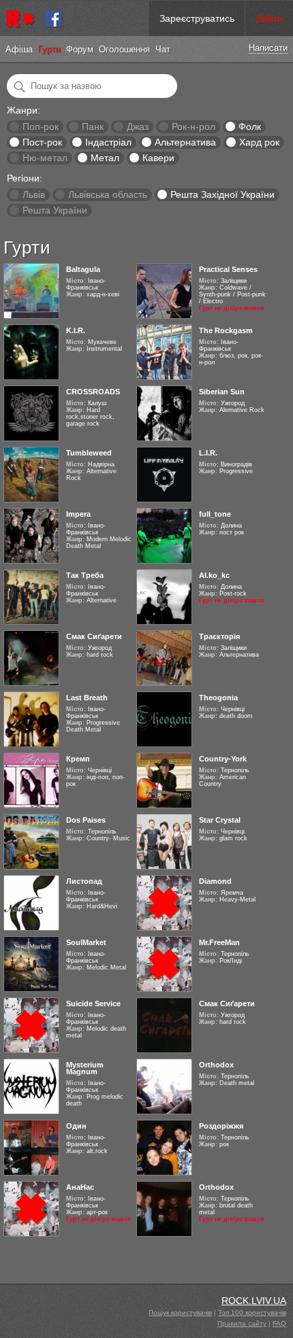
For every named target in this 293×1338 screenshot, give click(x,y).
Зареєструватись (196, 18)
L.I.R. (208, 453)
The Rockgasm (226, 330)
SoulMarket (86, 942)
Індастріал (108, 142)
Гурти (49, 49)
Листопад (84, 881)
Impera (78, 514)
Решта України (54, 210)
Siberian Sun (222, 392)
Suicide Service (93, 1003)
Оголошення (124, 49)
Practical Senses (228, 269)
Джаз (138, 126)
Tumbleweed (89, 453)
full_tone (215, 514)
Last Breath (87, 697)
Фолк (249, 126)
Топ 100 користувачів (252, 1312)
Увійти (269, 18)
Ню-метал (44, 157)
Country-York (223, 759)
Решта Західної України (222, 194)
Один (76, 1126)
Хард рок (259, 142)
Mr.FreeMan (219, 942)
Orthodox (216, 1065)
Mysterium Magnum (85, 1068)
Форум (79, 49)
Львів (33, 194)
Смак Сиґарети (94, 636)
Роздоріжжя (221, 1126)
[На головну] (22, 18)
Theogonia (218, 697)
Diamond (215, 881)
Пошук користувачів (180, 1312)
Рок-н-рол (193, 126)
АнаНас (80, 1187)
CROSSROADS (93, 392)
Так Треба (85, 575)
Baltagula (83, 269)
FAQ (279, 1323)
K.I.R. (75, 330)
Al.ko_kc (214, 575)
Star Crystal (220, 820)
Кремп (78, 759)
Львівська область (107, 194)
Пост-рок (42, 142)
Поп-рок (40, 126)
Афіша (19, 49)
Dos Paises (86, 820)
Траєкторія (219, 636)
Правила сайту (241, 1323)
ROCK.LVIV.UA (253, 1300)
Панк (93, 126)
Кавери (158, 157)
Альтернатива (185, 142)
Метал (105, 157)
